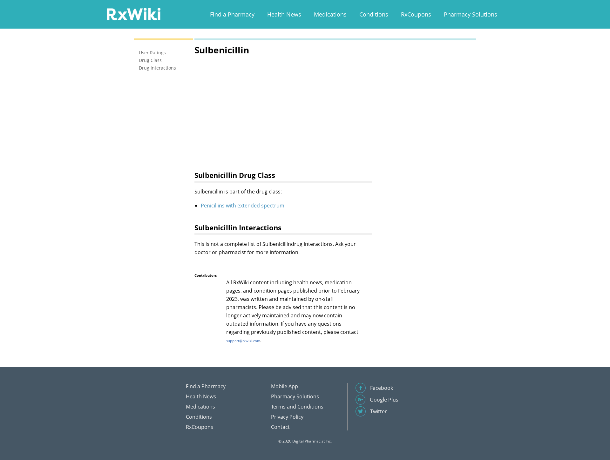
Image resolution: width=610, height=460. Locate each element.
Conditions (373, 14)
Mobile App (284, 386)
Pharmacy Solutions (470, 14)
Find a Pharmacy (232, 14)
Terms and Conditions (297, 406)
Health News (284, 14)
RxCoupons (416, 14)
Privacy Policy (287, 416)
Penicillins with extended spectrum (242, 205)
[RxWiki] (133, 14)
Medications (330, 14)
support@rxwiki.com (243, 340)
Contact (280, 426)
